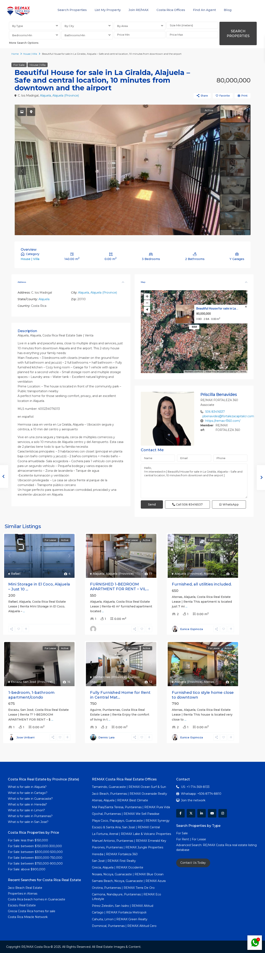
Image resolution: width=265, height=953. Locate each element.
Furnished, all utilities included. (202, 584)
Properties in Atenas (22, 893)
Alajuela (45, 95)
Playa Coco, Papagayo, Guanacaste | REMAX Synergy (131, 820)
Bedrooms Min (22, 35)
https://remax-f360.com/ (222, 421)
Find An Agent (204, 10)
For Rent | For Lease (191, 839)
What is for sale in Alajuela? (27, 787)
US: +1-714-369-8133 (195, 787)
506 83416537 (215, 412)
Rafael (15, 574)
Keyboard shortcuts (194, 371)
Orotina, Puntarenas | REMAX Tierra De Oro (123, 888)
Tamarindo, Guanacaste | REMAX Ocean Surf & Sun (129, 787)
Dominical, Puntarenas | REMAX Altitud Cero (124, 926)
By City (69, 26)
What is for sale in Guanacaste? (30, 799)
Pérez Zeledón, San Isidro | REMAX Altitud (122, 906)
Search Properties (72, 10)
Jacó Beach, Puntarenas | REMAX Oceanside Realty (129, 794)
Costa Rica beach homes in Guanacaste (36, 899)
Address (22, 282)
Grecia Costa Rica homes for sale (31, 911)
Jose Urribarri (26, 737)
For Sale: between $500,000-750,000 (35, 858)
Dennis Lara (106, 737)
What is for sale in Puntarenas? (30, 816)
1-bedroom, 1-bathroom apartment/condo (31, 695)
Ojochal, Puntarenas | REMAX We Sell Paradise (125, 814)
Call (189, 504)
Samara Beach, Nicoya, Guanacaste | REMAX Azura (129, 881)
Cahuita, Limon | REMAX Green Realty (119, 919)
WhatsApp (230, 504)
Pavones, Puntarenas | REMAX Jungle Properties (127, 847)
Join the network (193, 800)
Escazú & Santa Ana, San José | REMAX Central (126, 827)
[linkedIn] (201, 813)
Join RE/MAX (139, 10)
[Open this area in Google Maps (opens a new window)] (148, 370)
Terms (243, 371)
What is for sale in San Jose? (28, 822)
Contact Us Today (193, 863)
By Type (17, 26)
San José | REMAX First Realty (114, 861)
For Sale (19, 65)
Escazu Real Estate (22, 905)
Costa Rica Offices (171, 10)
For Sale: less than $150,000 (28, 840)
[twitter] (191, 813)
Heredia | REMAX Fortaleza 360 (115, 854)
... (24, 611)
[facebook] (180, 813)
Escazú (16, 682)
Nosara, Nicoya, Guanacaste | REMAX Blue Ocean (128, 874)
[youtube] (212, 813)
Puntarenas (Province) (109, 677)
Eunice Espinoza (191, 629)
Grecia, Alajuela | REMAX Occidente (117, 867)
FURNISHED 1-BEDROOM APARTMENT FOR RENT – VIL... (119, 586)
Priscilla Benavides (218, 394)
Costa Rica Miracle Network (28, 917)
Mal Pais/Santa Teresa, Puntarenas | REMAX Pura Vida (131, 807)
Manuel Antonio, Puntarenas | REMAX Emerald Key (129, 841)
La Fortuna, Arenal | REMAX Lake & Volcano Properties (131, 834)
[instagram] (222, 813)
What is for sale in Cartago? (27, 793)
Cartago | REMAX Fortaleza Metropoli (119, 912)
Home (15, 53)
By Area (122, 26)
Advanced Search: (189, 845)
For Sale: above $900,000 (27, 869)
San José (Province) (37, 682)
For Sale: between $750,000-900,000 (35, 863)
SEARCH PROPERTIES (238, 33)
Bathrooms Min (75, 35)
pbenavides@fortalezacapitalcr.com (228, 416)
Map (143, 282)
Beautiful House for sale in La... (217, 308)
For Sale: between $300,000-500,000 (35, 852)
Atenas (209, 574)
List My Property (108, 10)
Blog (228, 10)
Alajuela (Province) (65, 95)
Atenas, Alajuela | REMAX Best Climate (120, 800)
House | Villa (30, 53)
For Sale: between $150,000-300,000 (35, 846)
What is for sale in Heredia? (27, 804)
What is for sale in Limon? (26, 810)
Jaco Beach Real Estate (25, 888)
